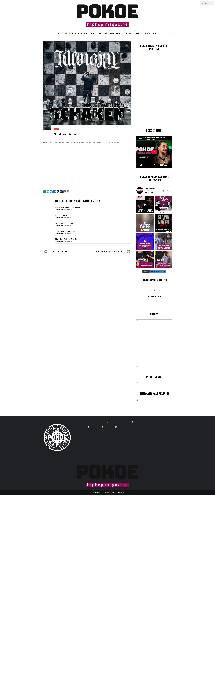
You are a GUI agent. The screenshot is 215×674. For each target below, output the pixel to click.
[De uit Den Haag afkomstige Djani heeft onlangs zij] (145, 241)
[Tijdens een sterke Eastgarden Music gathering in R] (145, 259)
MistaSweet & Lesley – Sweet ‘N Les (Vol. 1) (110, 251)
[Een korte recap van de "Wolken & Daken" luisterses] (145, 223)
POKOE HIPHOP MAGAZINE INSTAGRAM (154, 178)
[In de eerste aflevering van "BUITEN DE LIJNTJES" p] (145, 204)
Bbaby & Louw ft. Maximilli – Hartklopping (67, 207)
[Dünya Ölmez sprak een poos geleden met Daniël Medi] (163, 204)
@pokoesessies (154, 296)
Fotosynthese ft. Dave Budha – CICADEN (66, 231)
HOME (57, 33)
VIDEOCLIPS (72, 33)
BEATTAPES (92, 33)
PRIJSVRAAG (147, 33)
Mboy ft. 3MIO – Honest (62, 215)
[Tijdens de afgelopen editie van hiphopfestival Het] (163, 241)
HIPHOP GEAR (127, 33)
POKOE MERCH (137, 33)
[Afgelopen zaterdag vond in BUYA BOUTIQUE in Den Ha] (163, 259)
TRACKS (64, 33)
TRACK (56, 129)
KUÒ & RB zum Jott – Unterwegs (64, 223)
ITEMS (111, 33)
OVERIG (118, 33)
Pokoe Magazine (60, 209)
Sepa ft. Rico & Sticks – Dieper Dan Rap (66, 239)
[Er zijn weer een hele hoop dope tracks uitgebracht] (163, 223)
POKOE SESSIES (102, 33)
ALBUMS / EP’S (82, 33)
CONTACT (156, 33)
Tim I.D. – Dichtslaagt (59, 251)
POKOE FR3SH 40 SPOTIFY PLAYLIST (154, 47)
